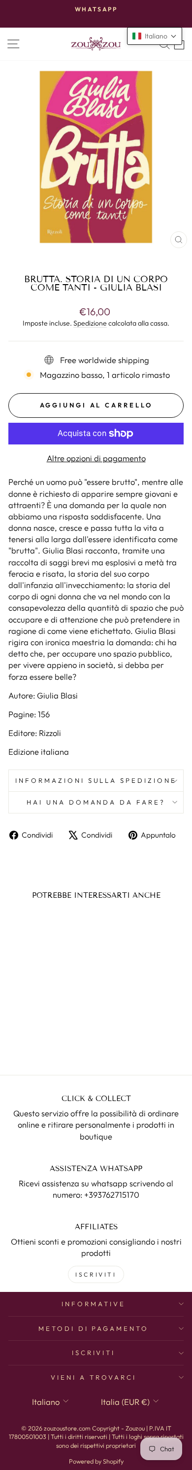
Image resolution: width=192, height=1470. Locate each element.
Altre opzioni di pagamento (96, 458)
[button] (155, 36)
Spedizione (90, 323)
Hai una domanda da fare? (96, 802)
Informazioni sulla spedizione (96, 780)
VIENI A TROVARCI (93, 1377)
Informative (94, 1304)
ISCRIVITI (95, 1274)
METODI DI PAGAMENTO (93, 1328)
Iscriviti (94, 1353)
